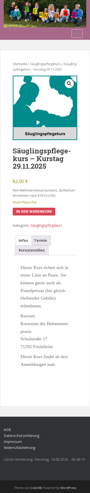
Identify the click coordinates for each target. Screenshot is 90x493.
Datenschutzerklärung (21, 435)
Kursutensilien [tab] (32, 250)
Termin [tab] (40, 240)
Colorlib (36, 488)
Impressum (13, 441)
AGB (7, 429)
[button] (69, 83)
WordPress (68, 488)
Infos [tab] (23, 240)
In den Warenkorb (34, 211)
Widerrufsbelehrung (19, 447)
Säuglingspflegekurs (45, 64)
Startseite (20, 64)
